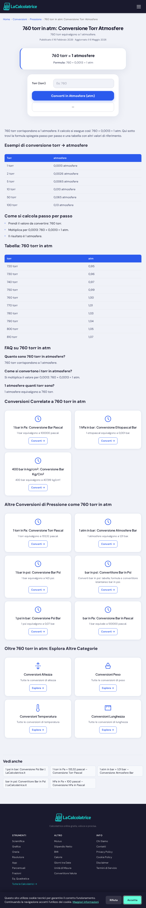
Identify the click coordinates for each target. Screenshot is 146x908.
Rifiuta (114, 900)
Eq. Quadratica (20, 878)
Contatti (101, 846)
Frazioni (16, 873)
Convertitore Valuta (65, 873)
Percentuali (18, 868)
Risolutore (18, 857)
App (14, 862)
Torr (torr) (39, 83)
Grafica (16, 846)
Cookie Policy (104, 857)
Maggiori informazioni (86, 902)
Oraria (15, 851)
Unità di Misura (62, 868)
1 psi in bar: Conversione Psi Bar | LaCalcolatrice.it (25, 771)
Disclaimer (102, 862)
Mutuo (58, 841)
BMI (56, 851)
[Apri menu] (139, 6)
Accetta (132, 900)
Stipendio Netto (63, 846)
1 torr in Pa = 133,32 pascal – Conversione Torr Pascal (70, 771)
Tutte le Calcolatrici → (24, 884)
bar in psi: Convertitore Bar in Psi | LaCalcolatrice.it (26, 783)
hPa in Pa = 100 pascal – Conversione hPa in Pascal (69, 783)
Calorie (58, 857)
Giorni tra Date (62, 862)
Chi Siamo (102, 841)
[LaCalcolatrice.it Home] (20, 6)
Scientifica (18, 841)
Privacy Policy (104, 851)
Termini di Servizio (106, 868)
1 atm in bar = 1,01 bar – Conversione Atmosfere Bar (116, 771)
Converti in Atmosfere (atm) (73, 96)
